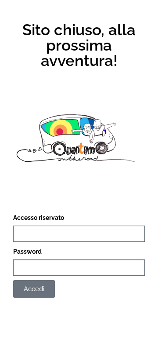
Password (27, 251)
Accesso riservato (38, 217)
